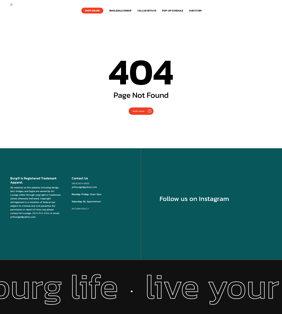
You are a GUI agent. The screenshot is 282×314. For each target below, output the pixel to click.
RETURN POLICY (80, 208)
